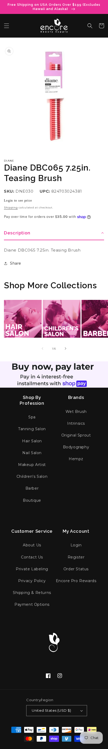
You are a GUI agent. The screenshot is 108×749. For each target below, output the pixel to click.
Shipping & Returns (32, 592)
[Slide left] (42, 348)
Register (76, 557)
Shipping (11, 207)
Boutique (32, 500)
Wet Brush (76, 411)
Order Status (76, 569)
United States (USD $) (51, 710)
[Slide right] (65, 348)
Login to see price (18, 200)
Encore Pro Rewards (76, 580)
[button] (6, 26)
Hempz (76, 458)
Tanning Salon (32, 429)
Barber (32, 488)
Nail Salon (32, 452)
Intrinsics (76, 423)
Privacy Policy (32, 580)
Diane (9, 160)
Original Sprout (76, 435)
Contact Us (32, 557)
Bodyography (76, 447)
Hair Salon (32, 441)
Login (76, 545)
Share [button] (15, 263)
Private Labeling (32, 569)
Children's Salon (32, 476)
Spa (32, 417)
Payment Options (32, 604)
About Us (32, 545)
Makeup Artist (32, 464)
